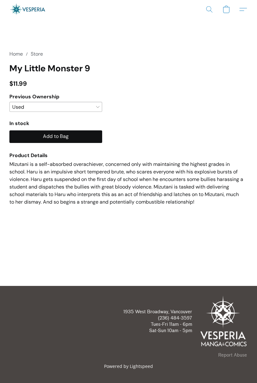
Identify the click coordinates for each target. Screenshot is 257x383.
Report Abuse (232, 355)
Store (37, 54)
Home (16, 54)
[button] (27, 9)
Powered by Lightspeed (128, 366)
